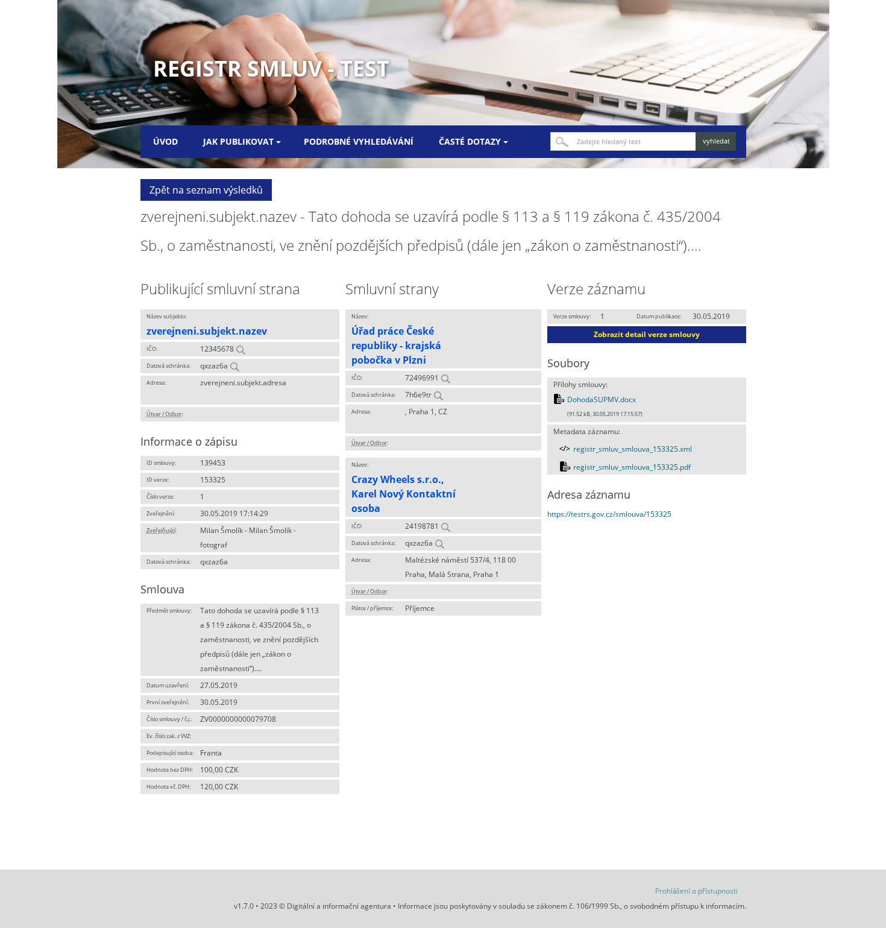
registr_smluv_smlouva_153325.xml (632, 448)
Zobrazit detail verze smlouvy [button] (647, 334)
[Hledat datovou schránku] (234, 365)
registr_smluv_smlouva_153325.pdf (632, 467)
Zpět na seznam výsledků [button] (206, 190)
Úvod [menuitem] (165, 141)
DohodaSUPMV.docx (601, 399)
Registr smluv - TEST (271, 68)
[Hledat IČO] (240, 348)
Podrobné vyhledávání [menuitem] (358, 141)
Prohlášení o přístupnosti (696, 891)
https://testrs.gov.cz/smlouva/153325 (609, 514)
